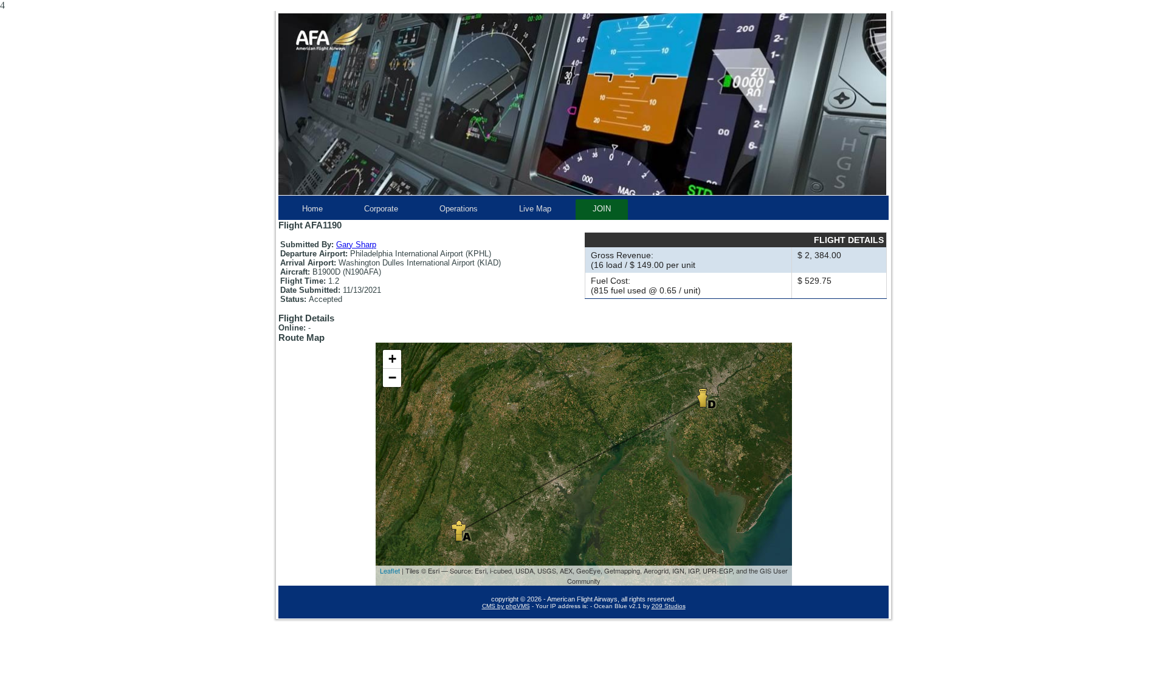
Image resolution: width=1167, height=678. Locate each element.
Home (312, 208)
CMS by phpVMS (506, 606)
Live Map (535, 208)
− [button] (392, 377)
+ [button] (392, 358)
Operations (458, 208)
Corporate (381, 208)
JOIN (602, 208)
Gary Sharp (356, 244)
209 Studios (669, 606)
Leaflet (390, 570)
